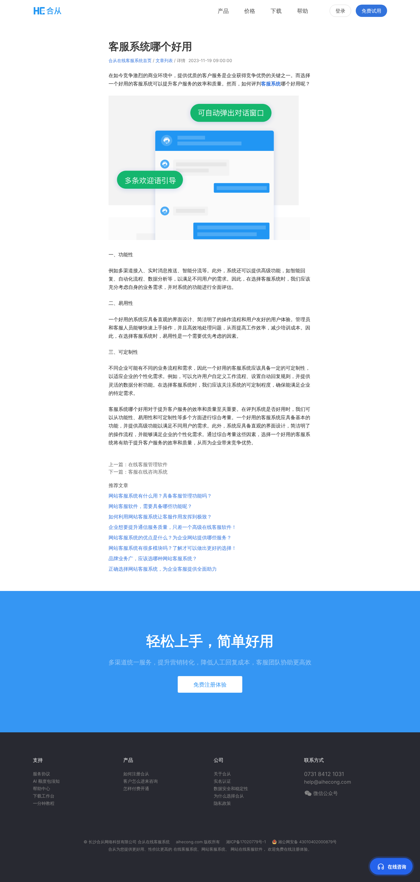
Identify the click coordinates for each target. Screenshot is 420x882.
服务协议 (41, 773)
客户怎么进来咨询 (140, 781)
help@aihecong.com (327, 782)
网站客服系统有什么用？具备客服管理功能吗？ (160, 496)
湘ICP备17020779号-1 (246, 841)
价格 (249, 11)
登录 (340, 11)
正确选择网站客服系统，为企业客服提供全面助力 (163, 569)
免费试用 (371, 11)
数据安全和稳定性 (231, 788)
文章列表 (164, 60)
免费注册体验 (210, 684)
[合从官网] (47, 11)
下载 (276, 11)
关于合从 (222, 773)
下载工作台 (43, 795)
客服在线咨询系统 (148, 472)
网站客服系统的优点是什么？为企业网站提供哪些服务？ (170, 537)
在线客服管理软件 (148, 464)
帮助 (302, 11)
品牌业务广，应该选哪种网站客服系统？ (153, 558)
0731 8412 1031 (324, 774)
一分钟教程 (43, 803)
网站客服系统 (213, 849)
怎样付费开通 (136, 788)
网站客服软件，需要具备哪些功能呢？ (150, 506)
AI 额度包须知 (46, 781)
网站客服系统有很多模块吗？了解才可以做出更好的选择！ (172, 548)
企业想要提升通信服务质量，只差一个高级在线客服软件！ (172, 527)
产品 (223, 11)
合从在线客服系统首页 (130, 60)
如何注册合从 (136, 773)
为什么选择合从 (229, 795)
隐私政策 (222, 803)
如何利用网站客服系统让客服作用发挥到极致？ (160, 517)
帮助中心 (41, 788)
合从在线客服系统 (154, 841)
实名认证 (222, 781)
